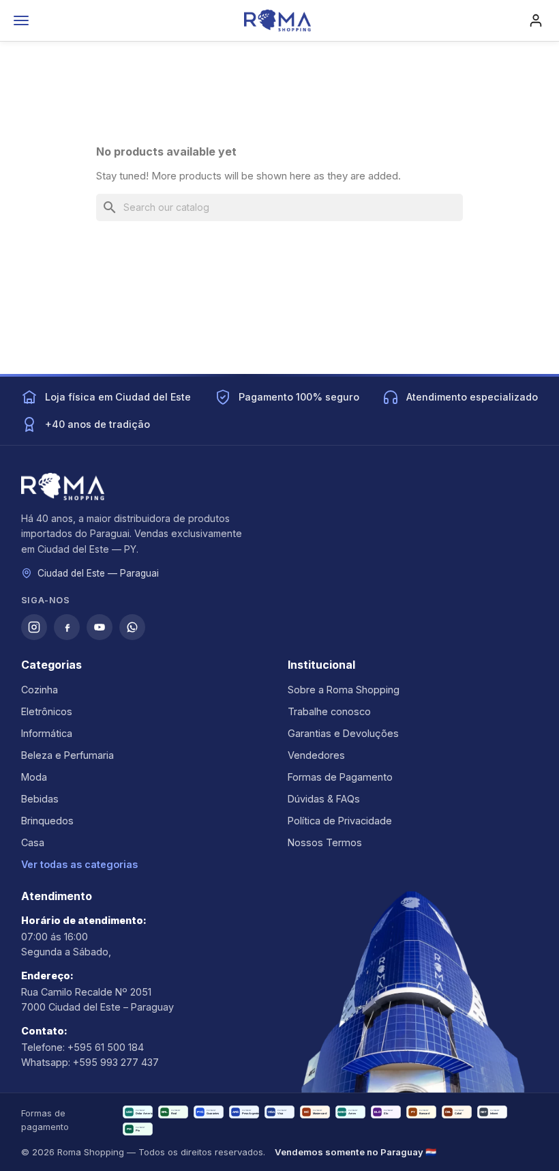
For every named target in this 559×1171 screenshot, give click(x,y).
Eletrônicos (46, 711)
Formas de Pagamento (340, 777)
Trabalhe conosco (329, 711)
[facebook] (67, 627)
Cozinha (39, 689)
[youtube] (99, 627)
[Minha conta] (535, 20)
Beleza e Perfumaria (67, 755)
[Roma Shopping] (277, 20)
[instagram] (34, 627)
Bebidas (40, 799)
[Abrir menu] (21, 20)
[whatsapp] (132, 627)
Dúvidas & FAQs (324, 799)
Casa (32, 842)
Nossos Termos (325, 842)
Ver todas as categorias (79, 864)
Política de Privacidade (340, 820)
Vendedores (316, 755)
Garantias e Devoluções (343, 733)
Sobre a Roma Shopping (343, 689)
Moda (34, 777)
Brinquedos (47, 820)
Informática (46, 733)
